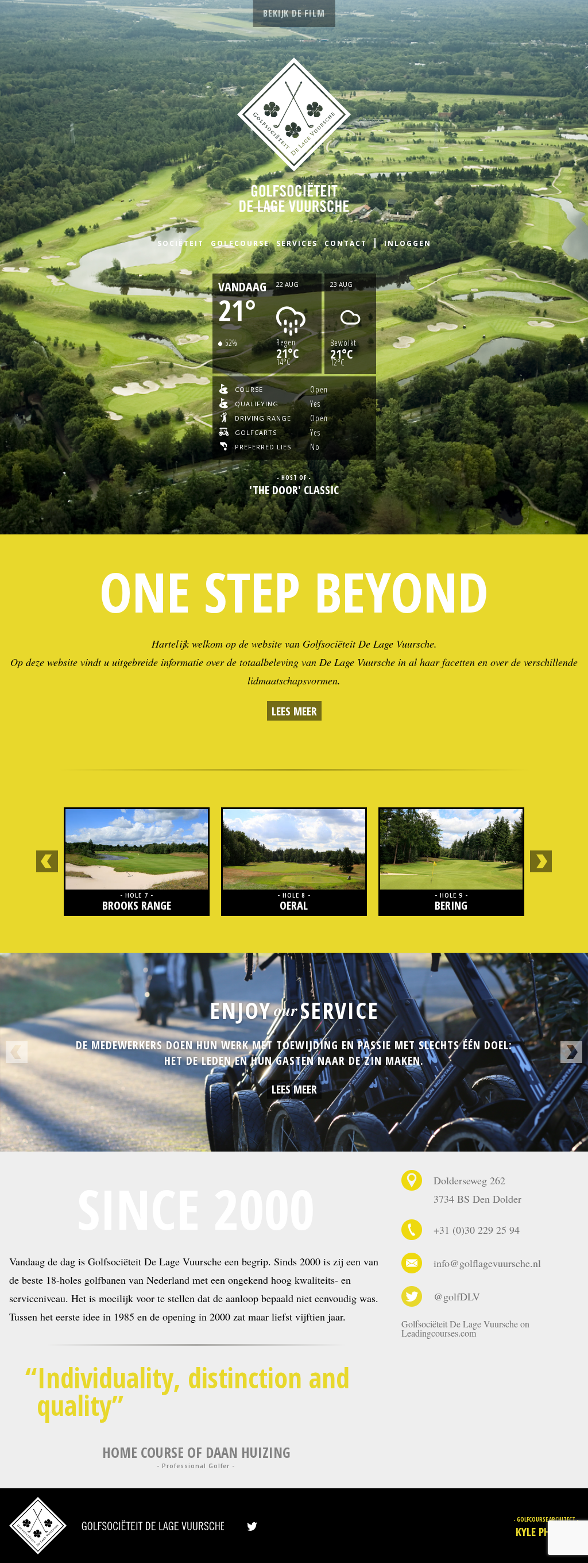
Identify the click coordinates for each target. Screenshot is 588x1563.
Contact (345, 243)
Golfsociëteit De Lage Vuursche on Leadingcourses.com (465, 1328)
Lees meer (294, 711)
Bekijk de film (293, 13)
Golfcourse (240, 243)
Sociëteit (180, 243)
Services (297, 243)
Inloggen (407, 243)
